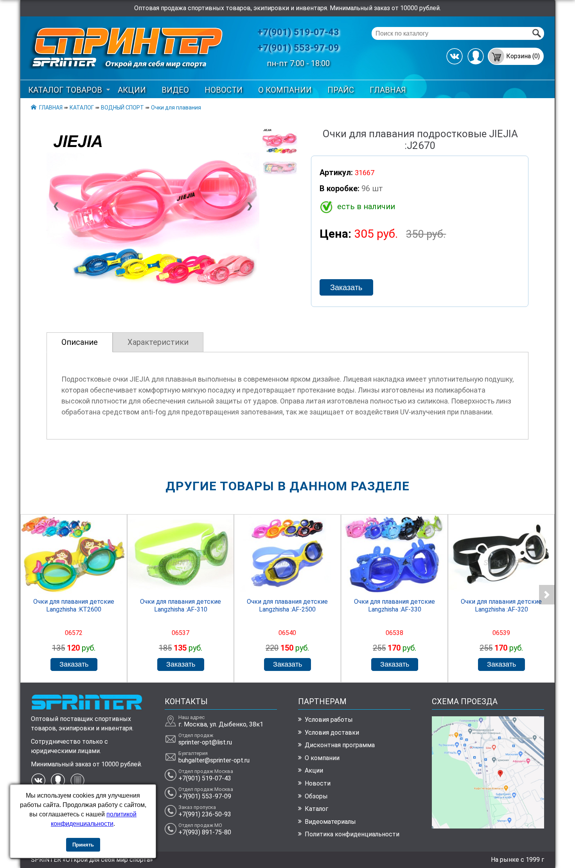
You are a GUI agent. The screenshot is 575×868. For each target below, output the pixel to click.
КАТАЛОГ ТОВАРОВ (65, 90)
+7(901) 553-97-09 (298, 47)
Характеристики (158, 342)
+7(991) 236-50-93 (204, 814)
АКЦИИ (132, 90)
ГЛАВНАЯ (388, 90)
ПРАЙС (340, 90)
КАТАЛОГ (82, 107)
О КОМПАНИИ (285, 90)
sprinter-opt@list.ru (205, 742)
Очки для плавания (176, 107)
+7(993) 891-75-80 (204, 832)
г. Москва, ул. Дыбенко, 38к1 (220, 724)
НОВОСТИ (224, 90)
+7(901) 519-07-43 (298, 32)
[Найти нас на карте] (488, 826)
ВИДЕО (175, 90)
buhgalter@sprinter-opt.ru (214, 760)
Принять (83, 845)
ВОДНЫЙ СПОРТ (122, 107)
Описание (79, 342)
